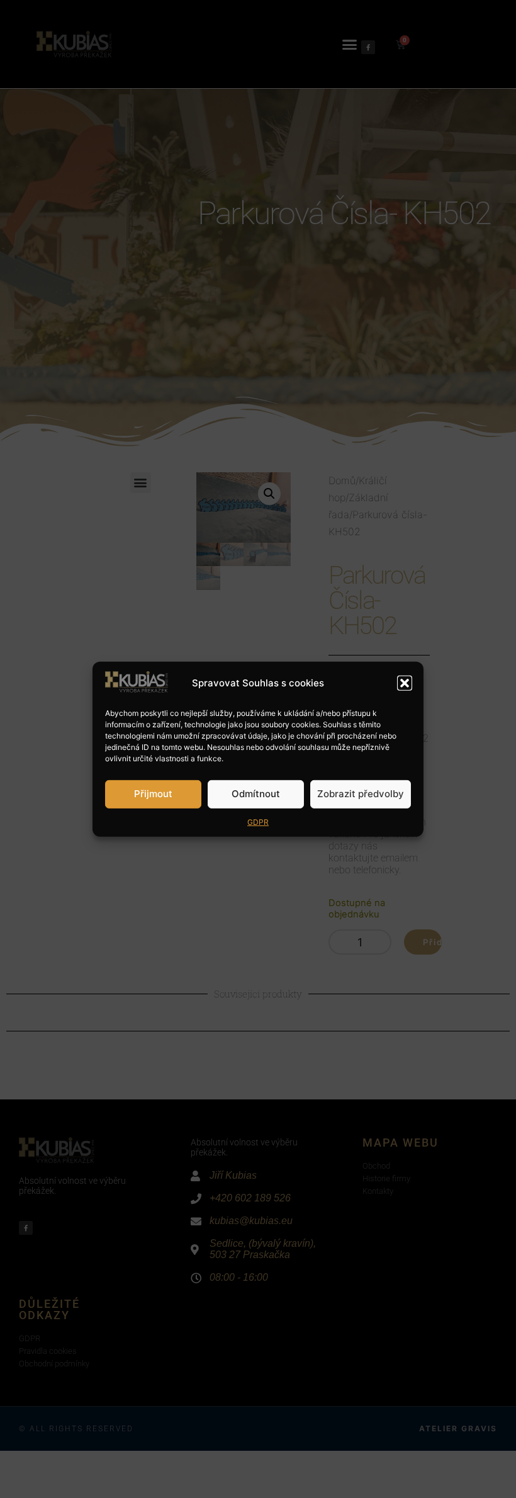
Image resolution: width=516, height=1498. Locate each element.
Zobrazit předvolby (360, 794)
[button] (404, 683)
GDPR (258, 822)
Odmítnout (256, 794)
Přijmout (153, 794)
